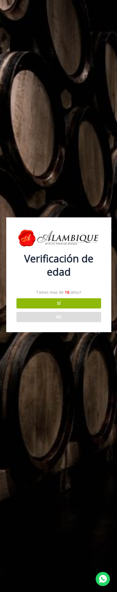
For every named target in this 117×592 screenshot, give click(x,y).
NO (59, 316)
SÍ (58, 303)
